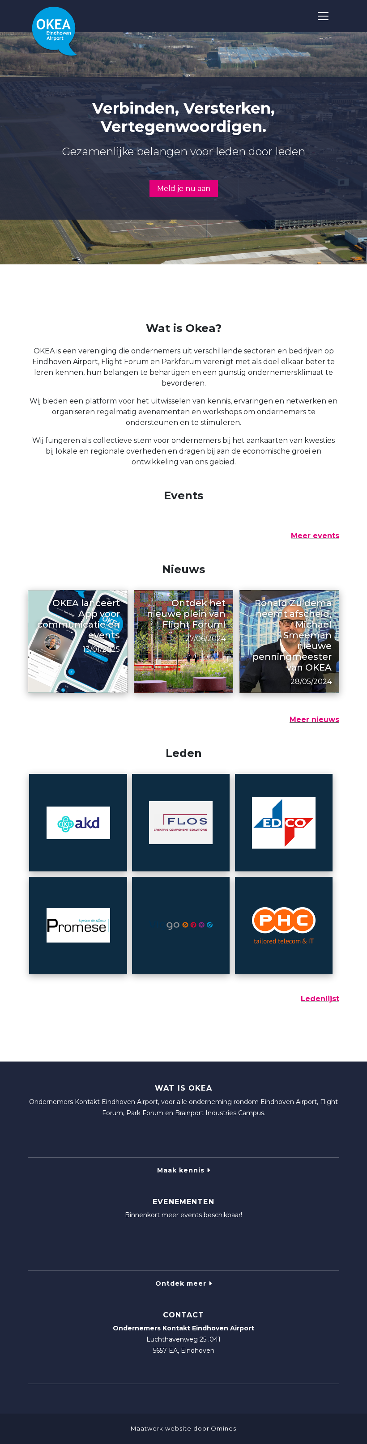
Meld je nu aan (183, 188)
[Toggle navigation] (323, 16)
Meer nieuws (314, 719)
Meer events (315, 535)
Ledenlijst (320, 998)
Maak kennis (182, 1170)
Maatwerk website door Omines (183, 1428)
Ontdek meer (182, 1283)
